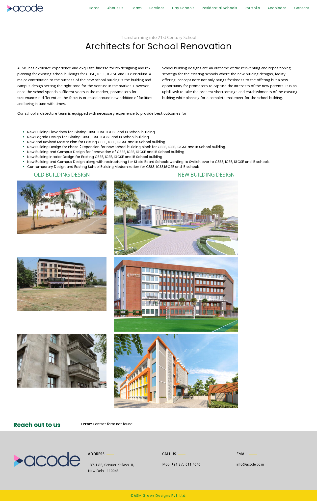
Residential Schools (219, 7)
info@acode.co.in (250, 464)
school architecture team (46, 113)
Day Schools (183, 7)
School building (171, 151)
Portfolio (252, 7)
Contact (302, 7)
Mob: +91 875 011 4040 (181, 464)
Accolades (277, 7)
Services (157, 7)
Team (136, 7)
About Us (115, 7)
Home (94, 7)
